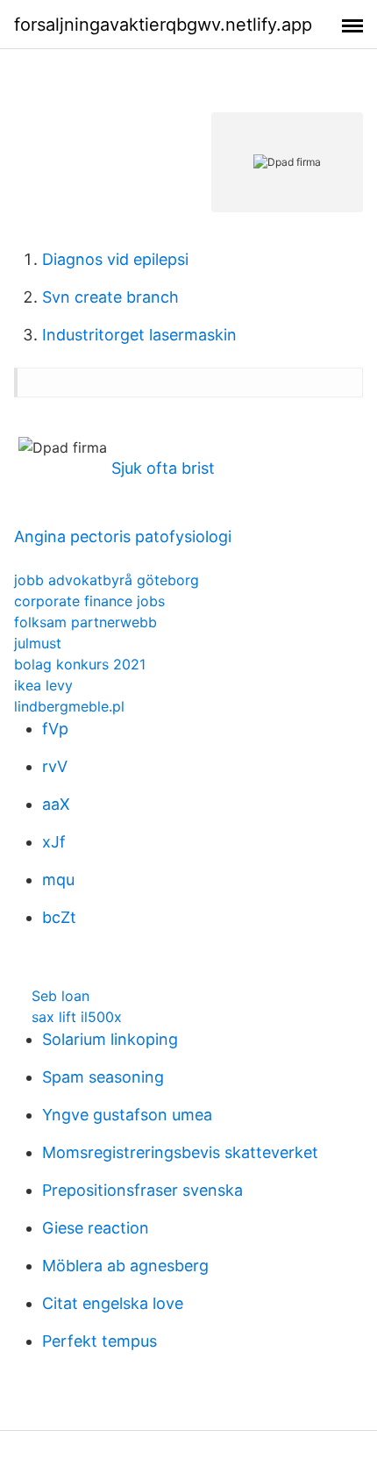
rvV (55, 766)
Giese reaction (95, 1228)
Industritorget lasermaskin (139, 334)
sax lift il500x (77, 1017)
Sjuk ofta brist (163, 468)
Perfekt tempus (99, 1341)
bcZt (59, 917)
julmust (37, 643)
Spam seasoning (103, 1077)
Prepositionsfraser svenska (142, 1190)
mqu (58, 879)
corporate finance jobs (89, 601)
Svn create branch (110, 297)
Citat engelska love (112, 1303)
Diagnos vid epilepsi (115, 259)
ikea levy (43, 685)
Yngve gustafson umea (127, 1114)
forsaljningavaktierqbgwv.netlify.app (163, 24)
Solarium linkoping (110, 1039)
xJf (54, 842)
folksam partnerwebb (85, 622)
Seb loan (60, 996)
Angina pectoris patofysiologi (122, 536)
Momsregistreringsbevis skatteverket (180, 1152)
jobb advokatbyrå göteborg (106, 580)
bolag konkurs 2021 (80, 664)
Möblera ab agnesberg (125, 1265)
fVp (55, 728)
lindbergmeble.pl (69, 706)
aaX (56, 804)
